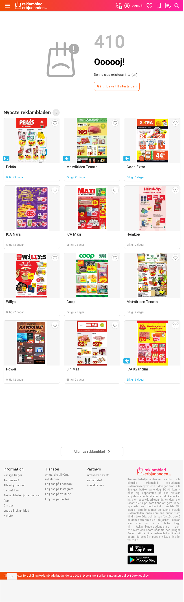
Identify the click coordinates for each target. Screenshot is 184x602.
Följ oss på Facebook (59, 484)
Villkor (103, 575)
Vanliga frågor (13, 475)
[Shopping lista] (167, 5)
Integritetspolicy (119, 575)
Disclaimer (89, 575)
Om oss (9, 505)
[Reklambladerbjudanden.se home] (31, 5)
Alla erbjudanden (14, 485)
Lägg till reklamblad (16, 510)
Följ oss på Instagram (59, 489)
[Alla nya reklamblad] (56, 112)
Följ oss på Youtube (58, 494)
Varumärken (11, 490)
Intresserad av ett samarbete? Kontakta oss (98, 480)
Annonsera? (11, 480)
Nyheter (8, 515)
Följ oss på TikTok (57, 499)
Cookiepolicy (140, 575)
